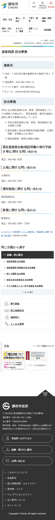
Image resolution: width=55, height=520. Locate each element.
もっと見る (28, 292)
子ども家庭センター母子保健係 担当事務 (25, 286)
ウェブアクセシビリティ (19, 494)
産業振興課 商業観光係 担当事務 (21, 268)
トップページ (6, 232)
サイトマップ (14, 505)
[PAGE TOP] (45, 392)
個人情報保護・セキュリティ (22, 483)
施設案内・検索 (43, 232)
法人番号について (16, 500)
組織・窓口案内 (15, 255)
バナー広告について (45, 346)
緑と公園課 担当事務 (16, 274)
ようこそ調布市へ (28, 232)
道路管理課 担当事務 (16, 261)
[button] (34, 5)
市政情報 (16, 232)
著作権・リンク (15, 489)
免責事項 (11, 478)
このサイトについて (17, 472)
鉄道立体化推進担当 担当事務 (20, 280)
